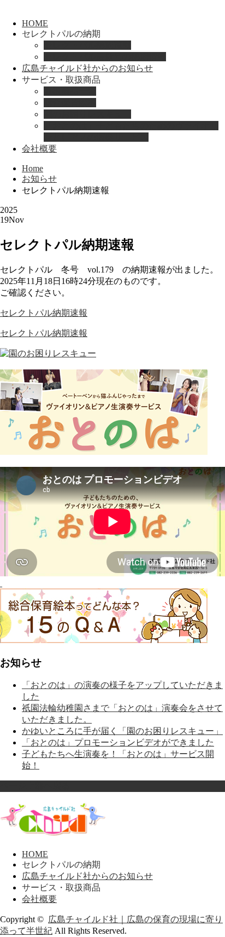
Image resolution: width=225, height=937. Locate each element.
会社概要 (39, 148)
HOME (35, 23)
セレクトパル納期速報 (87, 45)
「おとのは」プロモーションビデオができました (118, 742)
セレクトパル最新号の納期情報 (105, 56)
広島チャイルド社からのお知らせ (87, 68)
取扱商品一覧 (70, 91)
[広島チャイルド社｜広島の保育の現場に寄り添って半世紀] (52, 832)
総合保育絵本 (70, 102)
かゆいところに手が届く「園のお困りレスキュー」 (122, 731)
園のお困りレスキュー (87, 114)
